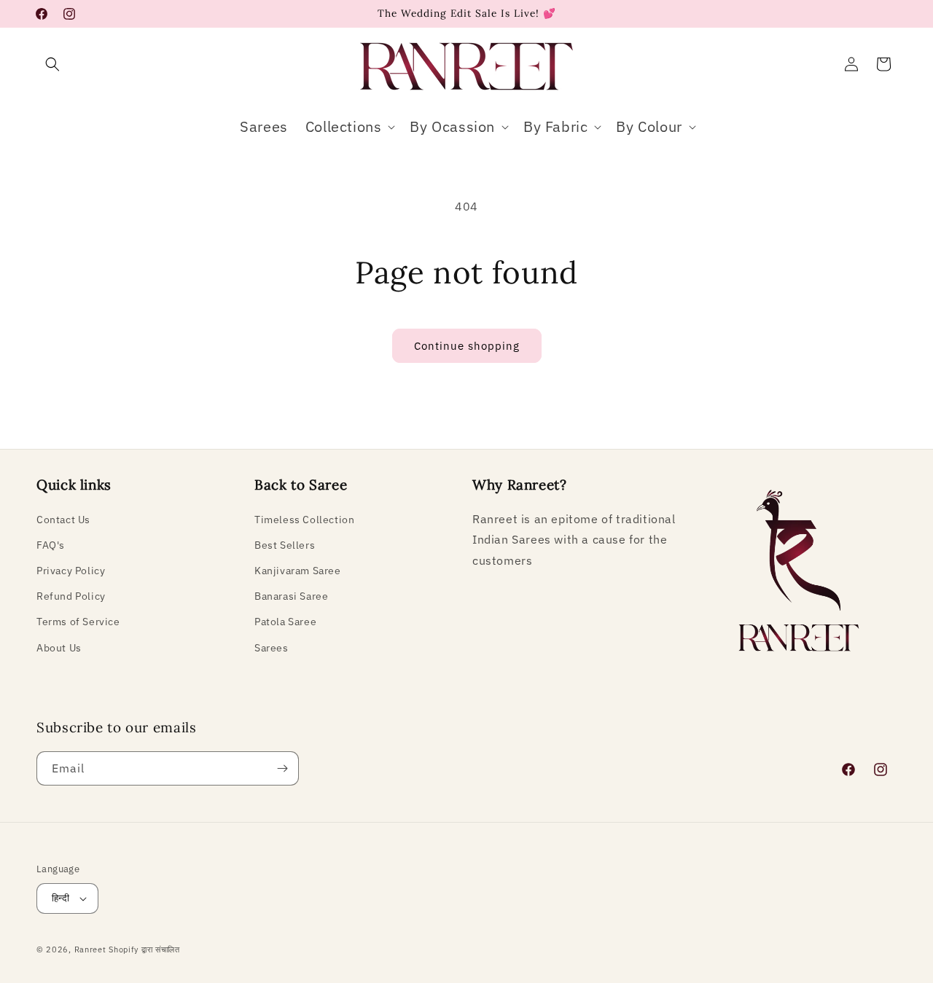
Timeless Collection (304, 519)
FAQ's (50, 545)
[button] (52, 64)
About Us (59, 647)
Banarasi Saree (291, 596)
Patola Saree (285, 621)
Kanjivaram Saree (297, 570)
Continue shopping (467, 346)
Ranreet (90, 949)
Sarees (271, 647)
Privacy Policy (70, 570)
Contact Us (63, 519)
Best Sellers (284, 545)
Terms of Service (78, 621)
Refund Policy (71, 596)
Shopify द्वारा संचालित (144, 949)
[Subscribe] (282, 768)
